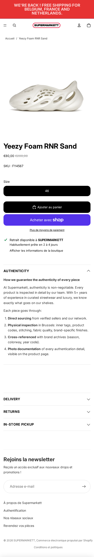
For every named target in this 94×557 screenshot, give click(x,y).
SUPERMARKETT (24, 540)
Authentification (14, 510)
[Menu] (5, 25)
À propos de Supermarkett (22, 503)
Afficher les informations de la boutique (36, 250)
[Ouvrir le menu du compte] (79, 25)
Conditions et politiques (48, 547)
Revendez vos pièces (18, 525)
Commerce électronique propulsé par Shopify (64, 540)
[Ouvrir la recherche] (14, 25)
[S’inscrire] (84, 486)
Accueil (9, 38)
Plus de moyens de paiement (47, 230)
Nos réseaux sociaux (18, 518)
